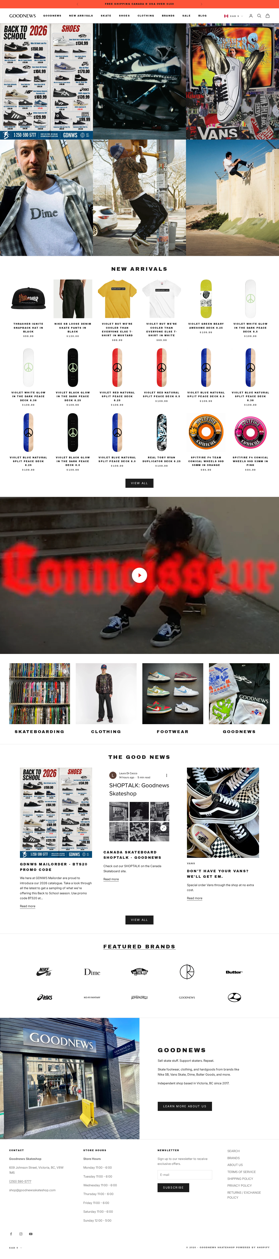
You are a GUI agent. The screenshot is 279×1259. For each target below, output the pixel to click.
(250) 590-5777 (20, 1181)
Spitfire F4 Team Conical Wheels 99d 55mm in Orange (206, 461)
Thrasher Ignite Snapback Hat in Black (28, 328)
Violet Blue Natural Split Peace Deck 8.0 (117, 459)
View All (139, 483)
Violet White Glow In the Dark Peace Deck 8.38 (28, 396)
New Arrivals (81, 15)
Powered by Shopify (253, 1247)
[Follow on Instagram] (21, 1234)
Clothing (146, 15)
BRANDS (233, 1158)
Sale (186, 15)
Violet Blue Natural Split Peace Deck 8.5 (206, 394)
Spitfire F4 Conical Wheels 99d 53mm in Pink (250, 461)
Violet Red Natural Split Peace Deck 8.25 (117, 396)
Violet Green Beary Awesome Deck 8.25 (206, 326)
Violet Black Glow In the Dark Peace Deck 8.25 (73, 396)
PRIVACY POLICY (239, 1185)
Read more (27, 906)
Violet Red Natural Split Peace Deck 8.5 (161, 394)
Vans (191, 863)
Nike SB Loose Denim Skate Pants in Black (72, 328)
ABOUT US (235, 1165)
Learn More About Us (184, 1106)
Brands (168, 15)
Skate (106, 15)
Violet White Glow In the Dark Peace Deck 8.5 (250, 328)
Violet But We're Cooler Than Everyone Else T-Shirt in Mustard (117, 330)
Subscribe (173, 1187)
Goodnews (52, 15)
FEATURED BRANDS (139, 947)
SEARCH (233, 1151)
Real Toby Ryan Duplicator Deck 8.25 (162, 459)
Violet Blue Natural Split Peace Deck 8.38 (250, 396)
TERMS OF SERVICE (241, 1172)
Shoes (124, 15)
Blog (202, 15)
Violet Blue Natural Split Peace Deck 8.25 (28, 461)
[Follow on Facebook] (11, 1234)
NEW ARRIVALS (139, 269)
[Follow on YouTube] (31, 1234)
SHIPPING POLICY (240, 1179)
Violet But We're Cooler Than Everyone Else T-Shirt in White (161, 330)
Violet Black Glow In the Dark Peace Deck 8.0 (73, 461)
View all (139, 920)
